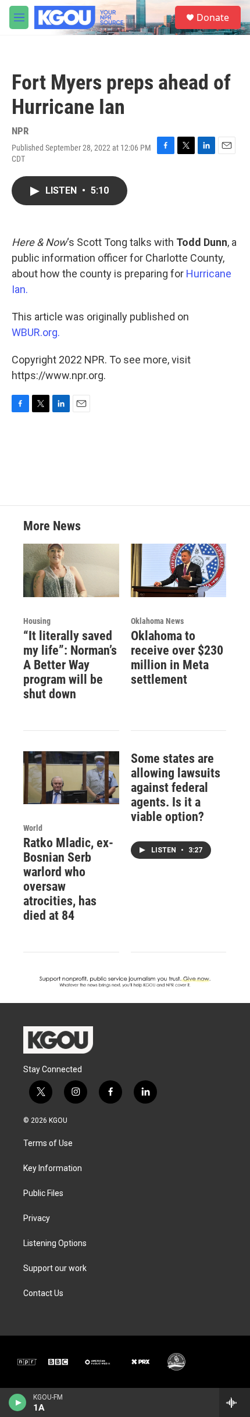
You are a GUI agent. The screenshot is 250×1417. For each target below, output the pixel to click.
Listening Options (55, 1243)
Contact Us (43, 1293)
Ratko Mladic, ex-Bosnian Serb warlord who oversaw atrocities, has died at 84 (68, 879)
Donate (213, 17)
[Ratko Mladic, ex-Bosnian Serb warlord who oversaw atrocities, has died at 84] (71, 778)
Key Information (52, 1168)
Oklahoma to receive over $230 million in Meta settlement (177, 658)
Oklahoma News (157, 621)
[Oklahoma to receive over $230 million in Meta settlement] (179, 570)
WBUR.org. (36, 332)
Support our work (55, 1268)
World (32, 828)
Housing (37, 621)
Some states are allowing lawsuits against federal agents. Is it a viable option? (175, 787)
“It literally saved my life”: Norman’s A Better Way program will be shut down (70, 665)
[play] (17, 1402)
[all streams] (234, 1402)
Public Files (43, 1193)
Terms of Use (48, 1143)
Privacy (36, 1218)
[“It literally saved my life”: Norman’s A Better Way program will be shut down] (71, 570)
